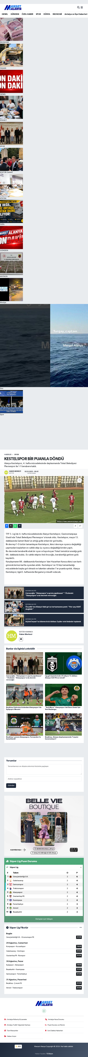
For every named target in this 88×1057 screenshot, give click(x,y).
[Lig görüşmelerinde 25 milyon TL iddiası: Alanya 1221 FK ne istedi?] (63, 663)
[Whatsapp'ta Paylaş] (15, 526)
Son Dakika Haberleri (55, 1030)
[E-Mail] (21, 639)
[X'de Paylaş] (11, 526)
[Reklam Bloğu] (44, 826)
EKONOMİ (57, 14)
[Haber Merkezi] (11, 636)
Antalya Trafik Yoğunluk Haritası (18, 1025)
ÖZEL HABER (27, 14)
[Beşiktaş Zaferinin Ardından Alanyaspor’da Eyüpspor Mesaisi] (24, 695)
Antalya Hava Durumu (56, 1019)
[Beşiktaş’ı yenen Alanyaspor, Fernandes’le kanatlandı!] (24, 724)
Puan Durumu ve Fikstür (56, 1025)
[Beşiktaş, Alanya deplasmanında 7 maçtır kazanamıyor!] (63, 724)
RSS (19, 1046)
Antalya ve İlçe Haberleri (76, 14)
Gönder (11, 785)
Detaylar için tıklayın (44, 919)
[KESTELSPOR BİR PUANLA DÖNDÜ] (44, 499)
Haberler (7, 454)
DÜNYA (47, 14)
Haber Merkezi (25, 634)
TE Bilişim (49, 1054)
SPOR (38, 14)
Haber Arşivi (11, 1036)
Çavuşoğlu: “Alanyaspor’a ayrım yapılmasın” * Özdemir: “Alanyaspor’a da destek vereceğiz (24, 678)
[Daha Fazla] (20, 526)
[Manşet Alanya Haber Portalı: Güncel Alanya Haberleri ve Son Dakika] (12, 7)
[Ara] (78, 8)
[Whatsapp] (44, 1011)
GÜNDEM (15, 14)
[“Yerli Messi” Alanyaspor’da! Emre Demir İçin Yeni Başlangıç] (63, 695)
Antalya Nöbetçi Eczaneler (17, 1019)
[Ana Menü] (82, 8)
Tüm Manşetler (12, 1030)
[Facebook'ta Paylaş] (6, 526)
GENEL (5, 14)
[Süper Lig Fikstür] (81, 928)
